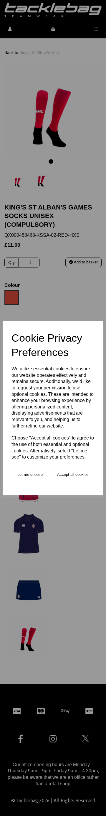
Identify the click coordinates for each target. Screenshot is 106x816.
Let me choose (30, 474)
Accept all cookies (73, 474)
